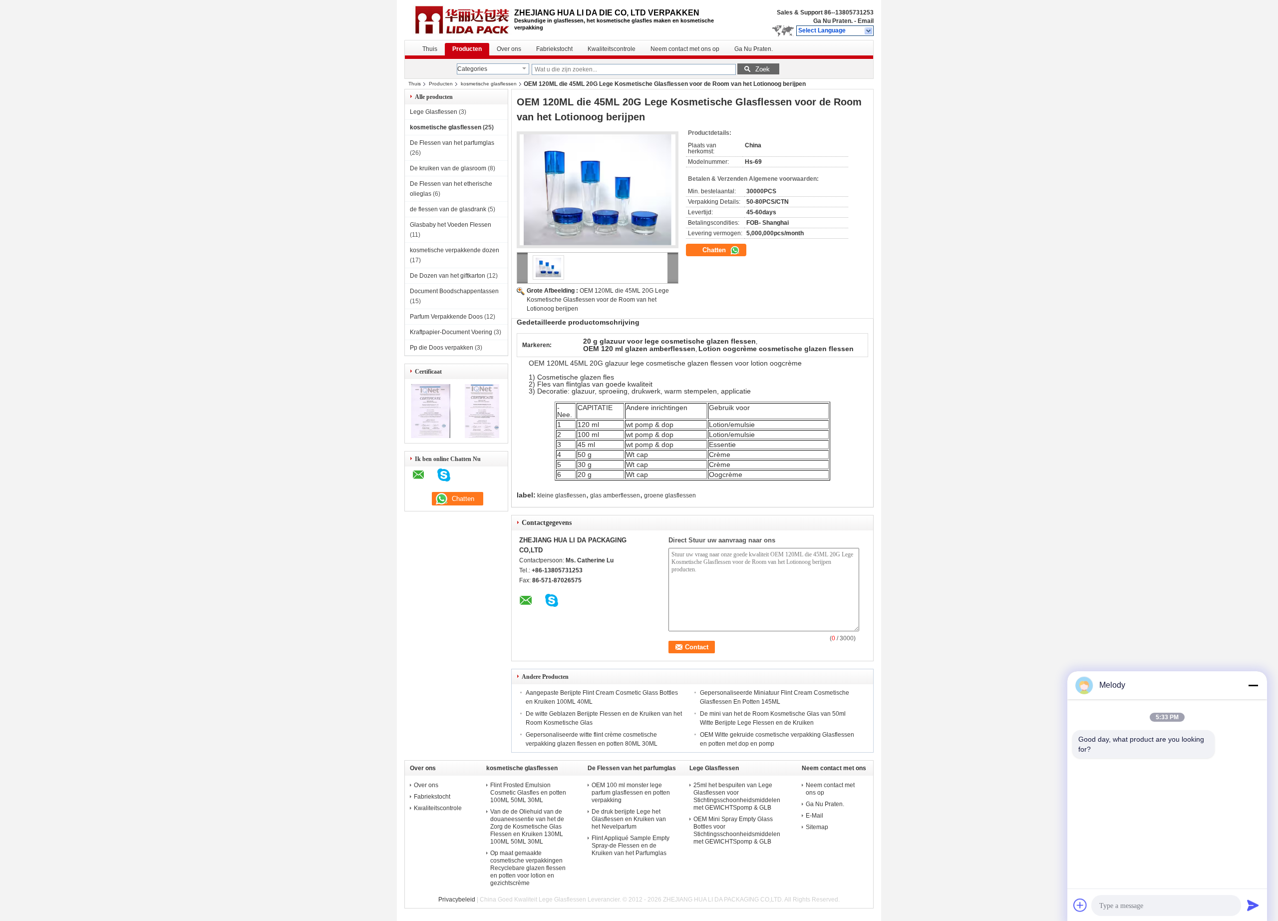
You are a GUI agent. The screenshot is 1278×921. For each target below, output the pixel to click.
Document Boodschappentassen (454, 291)
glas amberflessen (615, 495)
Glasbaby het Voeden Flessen (450, 224)
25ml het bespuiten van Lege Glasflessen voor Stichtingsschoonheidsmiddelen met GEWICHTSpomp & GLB (736, 796)
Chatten (715, 250)
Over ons (509, 48)
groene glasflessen (670, 495)
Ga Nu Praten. (833, 20)
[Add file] (1080, 905)
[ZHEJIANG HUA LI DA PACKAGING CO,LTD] (869, 30)
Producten (467, 48)
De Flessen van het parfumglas (452, 142)
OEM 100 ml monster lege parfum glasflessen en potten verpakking (631, 793)
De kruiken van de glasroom (448, 168)
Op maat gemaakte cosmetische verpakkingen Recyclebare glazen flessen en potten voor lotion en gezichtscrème (528, 868)
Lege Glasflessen (433, 111)
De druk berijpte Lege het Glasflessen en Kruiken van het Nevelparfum (629, 819)
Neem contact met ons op (684, 48)
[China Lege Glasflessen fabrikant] (459, 20)
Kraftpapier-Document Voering (451, 332)
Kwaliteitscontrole (612, 48)
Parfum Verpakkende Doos (446, 316)
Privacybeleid (456, 899)
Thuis (429, 48)
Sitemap (817, 827)
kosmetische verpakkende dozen (454, 250)
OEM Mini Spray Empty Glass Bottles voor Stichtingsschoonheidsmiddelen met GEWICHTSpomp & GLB (736, 830)
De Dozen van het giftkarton (447, 275)
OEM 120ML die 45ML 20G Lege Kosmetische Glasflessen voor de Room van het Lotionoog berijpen (598, 299)
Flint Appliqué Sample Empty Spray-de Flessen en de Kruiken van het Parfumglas (630, 846)
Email (866, 20)
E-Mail (814, 815)
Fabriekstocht (554, 48)
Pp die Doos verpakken (441, 347)
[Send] (1253, 905)
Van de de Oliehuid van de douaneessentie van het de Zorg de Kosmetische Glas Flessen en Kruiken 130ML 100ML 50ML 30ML (527, 826)
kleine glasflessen (561, 495)
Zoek (762, 69)
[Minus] (1253, 685)
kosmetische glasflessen (489, 83)
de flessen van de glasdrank (448, 209)
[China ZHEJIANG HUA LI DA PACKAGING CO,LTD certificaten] (430, 436)
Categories (472, 68)
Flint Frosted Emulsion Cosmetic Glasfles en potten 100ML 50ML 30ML (528, 793)
